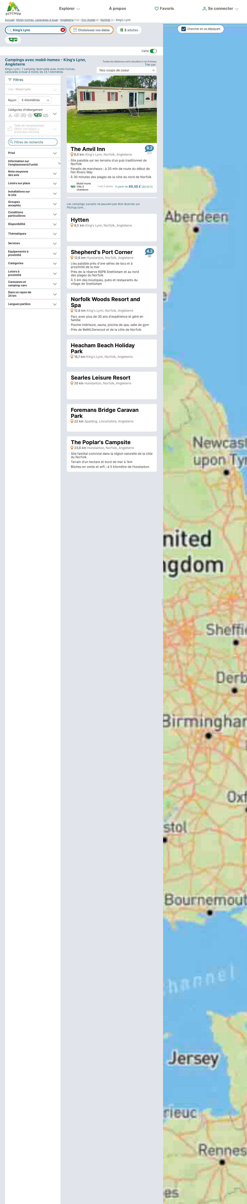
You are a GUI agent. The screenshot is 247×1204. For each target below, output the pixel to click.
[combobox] (35, 30)
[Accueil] (13, 8)
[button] (33, 113)
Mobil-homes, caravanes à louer (37, 20)
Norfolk (105, 20)
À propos (117, 8)
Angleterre (67, 20)
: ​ (151, 64)
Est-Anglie (88, 20)
